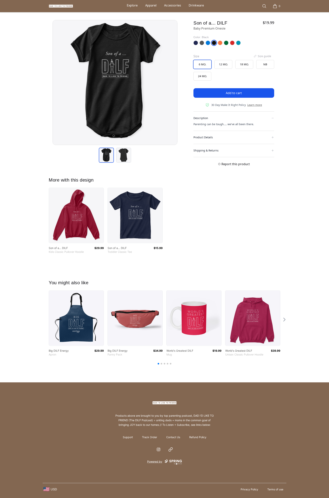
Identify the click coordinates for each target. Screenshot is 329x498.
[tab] (106, 155)
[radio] (202, 64)
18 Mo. (244, 64)
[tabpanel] (115, 82)
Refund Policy (197, 437)
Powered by (154, 461)
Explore (132, 5)
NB (265, 64)
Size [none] (196, 56)
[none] (262, 56)
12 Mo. (223, 64)
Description (200, 118)
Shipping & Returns (206, 150)
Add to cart (234, 93)
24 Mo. (202, 76)
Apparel (151, 5)
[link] (76, 215)
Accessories (172, 5)
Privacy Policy (249, 489)
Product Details (203, 137)
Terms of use (275, 489)
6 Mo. (202, 64)
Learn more (254, 105)
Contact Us (173, 437)
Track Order (149, 437)
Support (128, 437)
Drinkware (196, 5)
